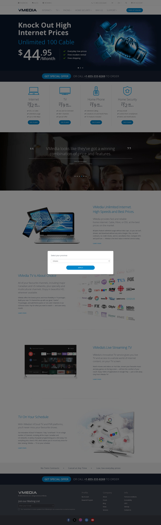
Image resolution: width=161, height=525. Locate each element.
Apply (80, 268)
